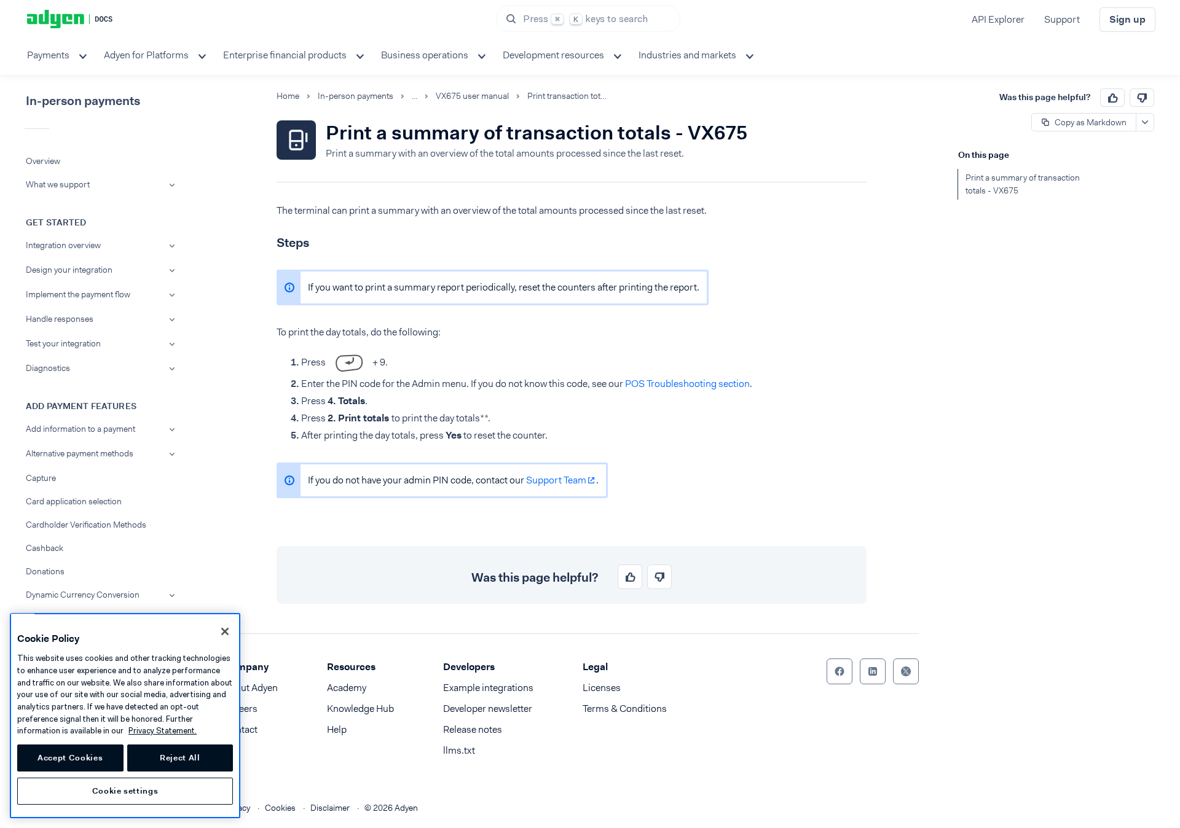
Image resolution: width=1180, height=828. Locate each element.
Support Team (556, 480)
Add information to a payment (80, 428)
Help (337, 729)
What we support (58, 184)
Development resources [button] (553, 55)
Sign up (1127, 19)
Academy (346, 687)
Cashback (44, 547)
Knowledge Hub (360, 708)
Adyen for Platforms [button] (146, 55)
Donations (45, 571)
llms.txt (459, 750)
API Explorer (998, 19)
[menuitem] (55, 55)
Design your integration (69, 269)
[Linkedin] (873, 671)
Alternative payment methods (79, 453)
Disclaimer (330, 807)
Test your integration (63, 343)
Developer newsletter (487, 708)
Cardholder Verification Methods (86, 524)
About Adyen (251, 687)
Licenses (602, 687)
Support (1062, 19)
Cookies (280, 807)
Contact (241, 729)
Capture (41, 477)
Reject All (180, 757)
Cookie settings (125, 791)
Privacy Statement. (162, 730)
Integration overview (63, 245)
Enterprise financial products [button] (285, 55)
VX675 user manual (472, 96)
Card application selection (74, 501)
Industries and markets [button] (687, 55)
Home (288, 96)
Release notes (472, 729)
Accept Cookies (70, 757)
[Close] (224, 631)
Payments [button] (48, 55)
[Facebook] (839, 671)
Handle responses (59, 318)
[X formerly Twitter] (906, 671)
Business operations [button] (424, 55)
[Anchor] (266, 240)
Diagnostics (48, 367)
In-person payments (355, 96)
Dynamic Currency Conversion (83, 594)
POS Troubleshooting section (687, 383)
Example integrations (488, 687)
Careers (241, 708)
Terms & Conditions (625, 708)
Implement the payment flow (78, 294)
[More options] (1145, 122)
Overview (43, 160)
